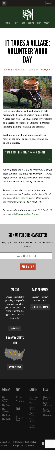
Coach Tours (31, 414)
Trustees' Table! (27, 197)
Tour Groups (32, 420)
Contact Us (5, 441)
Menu (50, 3)
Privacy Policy (27, 445)
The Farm (6, 405)
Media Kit (4, 445)
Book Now (20, 401)
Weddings (33, 403)
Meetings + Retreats (33, 398)
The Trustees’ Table (19, 418)
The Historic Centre (5, 399)
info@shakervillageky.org (25, 213)
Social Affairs (32, 425)
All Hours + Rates (40, 307)
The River (6, 415)
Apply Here (14, 328)
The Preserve (5, 410)
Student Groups (32, 408)
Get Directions (15, 367)
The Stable (6, 419)
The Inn (19, 397)
